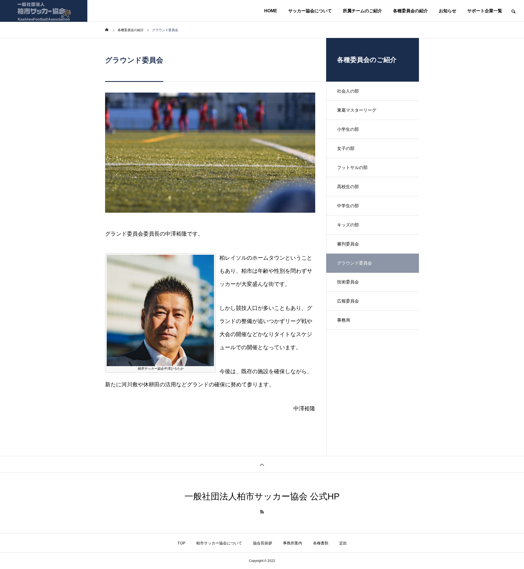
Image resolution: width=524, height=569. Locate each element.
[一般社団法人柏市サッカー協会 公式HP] (43, 11)
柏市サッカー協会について (219, 543)
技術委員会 (348, 282)
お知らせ (447, 10)
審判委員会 (348, 244)
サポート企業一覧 (484, 10)
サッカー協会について (310, 10)
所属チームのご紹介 (362, 10)
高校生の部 (348, 186)
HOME (270, 10)
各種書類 (320, 543)
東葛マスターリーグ (356, 110)
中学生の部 (348, 205)
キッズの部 (348, 225)
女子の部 (346, 148)
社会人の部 (348, 91)
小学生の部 (348, 129)
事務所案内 (292, 543)
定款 (343, 543)
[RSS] (262, 511)
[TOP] (262, 464)
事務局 (343, 320)
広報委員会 (348, 301)
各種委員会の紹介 (410, 10)
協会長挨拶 (262, 543)
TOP (181, 543)
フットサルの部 (352, 167)
